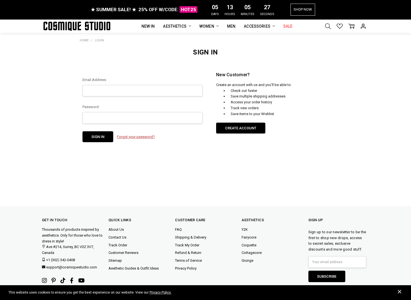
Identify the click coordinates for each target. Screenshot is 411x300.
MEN (231, 26)
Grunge (247, 260)
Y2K (245, 229)
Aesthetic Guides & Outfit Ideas (133, 268)
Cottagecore (252, 253)
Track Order (117, 245)
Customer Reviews (123, 253)
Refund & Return (188, 253)
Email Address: (94, 80)
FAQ (178, 229)
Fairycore (249, 237)
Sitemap (115, 260)
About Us (116, 229)
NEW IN (148, 26)
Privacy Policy (186, 268)
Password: (91, 107)
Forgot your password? (136, 137)
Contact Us (117, 237)
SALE (288, 26)
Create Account (240, 128)
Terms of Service (188, 260)
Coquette (249, 245)
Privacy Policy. (160, 292)
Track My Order (187, 245)
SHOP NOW (303, 9)
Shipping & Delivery (190, 237)
